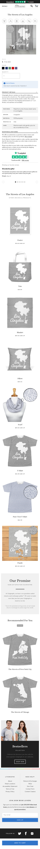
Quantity (5, 71)
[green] (9, 68)
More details (28, 136)
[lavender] (16, 68)
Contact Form (30, 789)
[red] (12, 68)
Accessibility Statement (10, 786)
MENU (5, 6)
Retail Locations (10, 783)
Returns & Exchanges (30, 781)
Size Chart (30, 786)
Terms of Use (10, 789)
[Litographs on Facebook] (26, 833)
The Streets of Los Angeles (20, 14)
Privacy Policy (10, 791)
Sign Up (20, 820)
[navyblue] (6, 68)
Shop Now (20, 761)
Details (8, 92)
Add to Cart (20, 843)
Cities (20, 625)
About (10, 781)
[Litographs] (20, 6)
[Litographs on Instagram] (32, 833)
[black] (3, 68)
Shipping (10, 131)
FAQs (30, 783)
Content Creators (30, 791)
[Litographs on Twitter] (19, 833)
